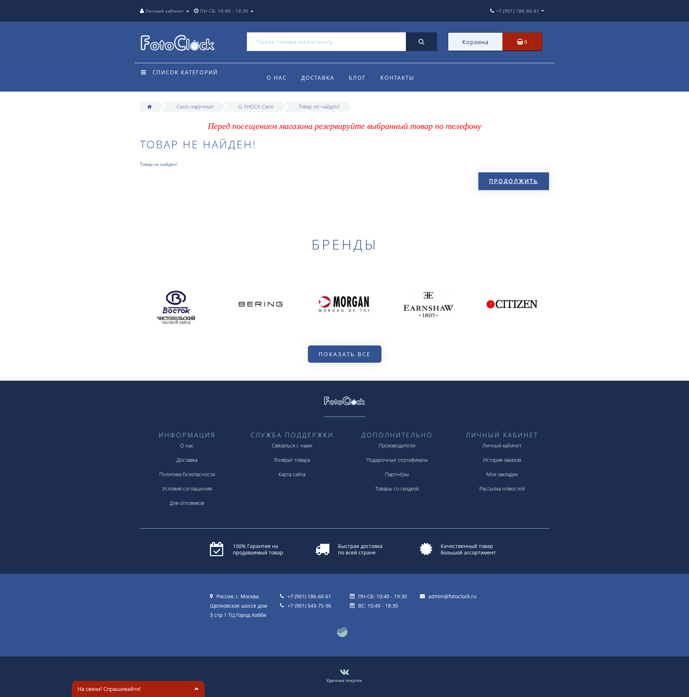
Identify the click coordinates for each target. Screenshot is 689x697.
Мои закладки (502, 474)
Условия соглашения (187, 488)
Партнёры (397, 474)
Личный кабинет (501, 445)
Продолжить (513, 181)
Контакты (397, 77)
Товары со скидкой (397, 488)
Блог (357, 77)
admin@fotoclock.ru (452, 596)
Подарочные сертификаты (397, 459)
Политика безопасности (187, 474)
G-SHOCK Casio (256, 106)
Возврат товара (292, 459)
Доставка (317, 77)
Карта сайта (291, 474)
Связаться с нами (292, 445)
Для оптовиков (187, 502)
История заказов (502, 459)
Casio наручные (195, 106)
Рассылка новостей (502, 488)
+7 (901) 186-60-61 (309, 596)
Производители (397, 445)
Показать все (345, 354)
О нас (277, 77)
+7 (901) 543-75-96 (309, 605)
